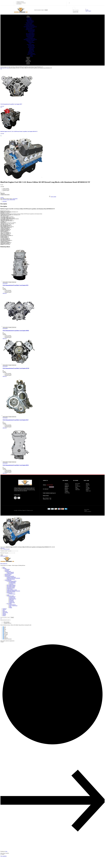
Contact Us (5, 608)
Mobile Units (11, 599)
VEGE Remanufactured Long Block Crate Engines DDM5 (16, 330)
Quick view (14, 282)
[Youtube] (18, 497)
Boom (10, 606)
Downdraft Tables (12, 596)
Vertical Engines (7, 575)
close (6, 851)
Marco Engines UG (3, 563)
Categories (4, 568)
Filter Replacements (12, 598)
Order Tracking (5, 612)
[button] (1, 135)
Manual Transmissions (11, 579)
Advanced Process (12, 604)
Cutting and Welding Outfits (12, 589)
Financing (4, 614)
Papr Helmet (11, 600)
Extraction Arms (12, 597)
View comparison (3, 856)
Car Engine (7, 570)
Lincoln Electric (10, 588)
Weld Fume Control (10, 595)
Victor (8, 594)
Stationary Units (12, 602)
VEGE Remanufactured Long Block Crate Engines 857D (15, 285)
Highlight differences (7, 623)
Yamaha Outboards (10, 573)
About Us (4, 609)
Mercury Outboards (10, 572)
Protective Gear (9, 592)
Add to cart (2, 193)
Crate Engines (6, 67)
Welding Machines (8, 580)
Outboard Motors (8, 571)
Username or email (4, 550)
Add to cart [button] (5, 293)
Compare (2, 194)
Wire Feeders (9, 603)
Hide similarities (7, 622)
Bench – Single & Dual (13, 605)
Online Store (5, 611)
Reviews (4, 615)
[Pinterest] (15, 497)
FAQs (4, 610)
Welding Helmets (12, 593)
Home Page (2, 67)
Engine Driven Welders (11, 591)
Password (2, 552)
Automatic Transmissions (11, 577)
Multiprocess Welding (11, 587)
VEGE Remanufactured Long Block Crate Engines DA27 (15, 419)
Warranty (4, 613)
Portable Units (11, 601)
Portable (10, 607)
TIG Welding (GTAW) (11, 586)
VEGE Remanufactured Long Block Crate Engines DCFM (16, 368)
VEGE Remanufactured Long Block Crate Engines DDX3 (16, 465)
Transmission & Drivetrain (9, 576)
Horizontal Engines (8, 574)
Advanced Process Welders (11, 581)
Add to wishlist (7, 194)
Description (5, 201)
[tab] (54, 201)
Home (4, 567)
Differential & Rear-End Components (13, 578)
